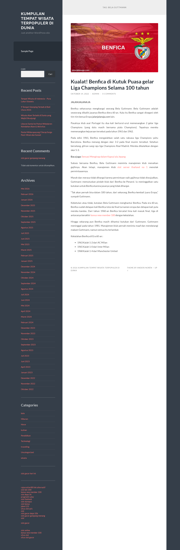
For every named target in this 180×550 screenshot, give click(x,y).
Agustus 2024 (27, 289)
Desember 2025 (28, 205)
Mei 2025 (25, 244)
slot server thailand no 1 (132, 167)
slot (22, 511)
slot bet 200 (26, 490)
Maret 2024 (26, 317)
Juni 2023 (25, 361)
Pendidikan (26, 435)
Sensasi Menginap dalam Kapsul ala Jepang (104, 156)
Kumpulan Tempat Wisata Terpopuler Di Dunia (37, 20)
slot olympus (26, 501)
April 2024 (25, 311)
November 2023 (28, 333)
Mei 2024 (25, 305)
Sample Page (27, 51)
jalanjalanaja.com (101, 116)
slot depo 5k (26, 494)
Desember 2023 (28, 328)
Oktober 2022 (27, 389)
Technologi (25, 441)
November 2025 (28, 211)
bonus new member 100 (31, 492)
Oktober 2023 (27, 339)
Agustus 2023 (27, 350)
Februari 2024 (27, 322)
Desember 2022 (28, 378)
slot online (25, 530)
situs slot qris (27, 508)
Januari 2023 (27, 372)
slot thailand (26, 499)
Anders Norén (144, 268)
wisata (24, 458)
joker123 (25, 506)
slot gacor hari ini (28, 473)
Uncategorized (27, 452)
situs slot (25, 535)
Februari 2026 (27, 194)
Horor (23, 424)
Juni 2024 (25, 300)
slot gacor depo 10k (29, 513)
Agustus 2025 (27, 227)
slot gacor (25, 523)
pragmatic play (27, 497)
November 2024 (28, 272)
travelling (25, 447)
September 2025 (28, 222)
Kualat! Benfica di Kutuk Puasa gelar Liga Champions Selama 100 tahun (112, 84)
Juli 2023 (25, 356)
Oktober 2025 (27, 216)
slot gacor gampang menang (33, 158)
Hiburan (24, 419)
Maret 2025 (26, 250)
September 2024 (28, 283)
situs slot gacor (27, 537)
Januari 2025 (27, 261)
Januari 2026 (27, 199)
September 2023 (28, 344)
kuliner (24, 430)
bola (23, 413)
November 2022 (28, 383)
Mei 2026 (25, 188)
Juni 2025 (25, 238)
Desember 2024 (28, 266)
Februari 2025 (27, 255)
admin (95, 94)
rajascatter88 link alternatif (33, 487)
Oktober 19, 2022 (80, 94)
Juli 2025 (25, 233)
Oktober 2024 (27, 278)
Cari (23, 69)
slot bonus (25, 504)
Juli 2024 (25, 294)
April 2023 (25, 367)
